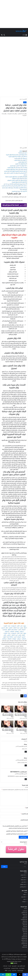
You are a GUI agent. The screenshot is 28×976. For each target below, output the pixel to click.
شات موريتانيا (24, 943)
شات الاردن (25, 910)
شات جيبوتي (24, 941)
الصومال (12, 631)
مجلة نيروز (14, 970)
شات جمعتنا (23, 879)
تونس (21, 627)
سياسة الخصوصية (14, 968)
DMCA (6, 970)
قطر (7, 627)
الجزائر (25, 627)
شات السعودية (24, 919)
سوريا (25, 625)
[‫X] (21, 695)
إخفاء (20, 151)
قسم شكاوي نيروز (21, 965)
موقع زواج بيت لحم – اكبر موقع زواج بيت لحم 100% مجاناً (7, 715)
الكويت (5, 625)
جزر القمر (7, 631)
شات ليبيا (25, 933)
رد (25, 751)
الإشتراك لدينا (21, 968)
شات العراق (25, 917)
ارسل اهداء (5, 965)
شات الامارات (24, 947)
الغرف (24, 894)
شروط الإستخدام (7, 968)
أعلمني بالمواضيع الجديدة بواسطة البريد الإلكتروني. (16, 833)
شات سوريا (25, 914)
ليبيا (18, 627)
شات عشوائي (23, 884)
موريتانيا (17, 631)
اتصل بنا (9, 965)
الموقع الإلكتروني (24, 819)
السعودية (13, 625)
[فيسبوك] (25, 695)
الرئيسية (24, 99)
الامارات (14, 627)
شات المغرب (24, 922)
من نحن (9, 970)
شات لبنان (25, 916)
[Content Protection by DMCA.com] (14, 963)
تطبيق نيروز (14, 965)
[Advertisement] (14, 14)
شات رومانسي (23, 886)
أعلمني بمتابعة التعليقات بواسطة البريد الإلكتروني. (16, 831)
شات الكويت (24, 929)
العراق (9, 629)
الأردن (18, 625)
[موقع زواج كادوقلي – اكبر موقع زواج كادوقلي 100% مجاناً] (7, 724)
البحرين (3, 627)
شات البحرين (24, 928)
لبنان (9, 625)
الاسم (26, 807)
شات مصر (25, 945)
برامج (24, 899)
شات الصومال (24, 938)
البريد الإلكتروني (24, 813)
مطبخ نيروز (23, 896)
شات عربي (23, 882)
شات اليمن (25, 934)
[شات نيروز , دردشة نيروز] (21, 30)
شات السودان (24, 936)
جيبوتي (22, 631)
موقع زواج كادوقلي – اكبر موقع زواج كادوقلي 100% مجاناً (7, 730)
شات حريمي (23, 874)
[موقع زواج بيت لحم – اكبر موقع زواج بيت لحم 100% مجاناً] (7, 709)
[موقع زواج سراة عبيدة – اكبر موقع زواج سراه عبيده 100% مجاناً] (21, 709)
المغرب (10, 627)
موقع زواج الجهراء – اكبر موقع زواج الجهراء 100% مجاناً (21, 730)
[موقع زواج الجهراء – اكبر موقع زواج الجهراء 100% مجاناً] (21, 724)
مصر (21, 625)
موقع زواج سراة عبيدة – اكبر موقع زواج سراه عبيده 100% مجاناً (21, 715)
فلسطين (5, 629)
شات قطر (25, 926)
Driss (25, 744)
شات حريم (24, 877)
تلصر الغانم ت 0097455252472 (18, 772)
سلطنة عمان (14, 629)
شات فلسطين (24, 912)
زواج (20, 99)
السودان (23, 629)
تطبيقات (24, 901)
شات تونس (25, 924)
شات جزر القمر (24, 940)
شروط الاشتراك (20, 970)
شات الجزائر (25, 921)
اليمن (19, 629)
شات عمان (25, 931)
